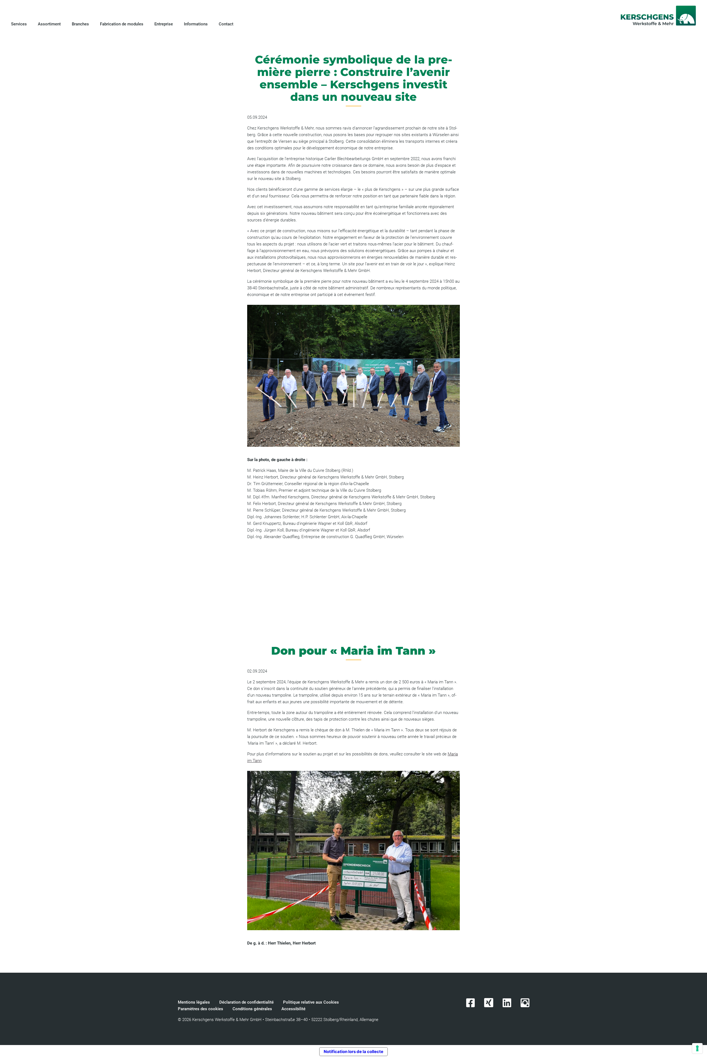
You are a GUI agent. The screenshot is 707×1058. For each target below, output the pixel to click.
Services (19, 24)
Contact (226, 24)
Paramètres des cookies (200, 1008)
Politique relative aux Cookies (311, 1002)
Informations (196, 24)
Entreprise (163, 24)
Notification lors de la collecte (353, 1051)
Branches (80, 24)
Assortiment (49, 24)
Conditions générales (252, 1008)
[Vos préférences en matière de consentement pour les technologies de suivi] (697, 1048)
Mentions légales (194, 1002)
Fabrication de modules (121, 24)
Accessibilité (293, 1008)
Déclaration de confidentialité (246, 1002)
